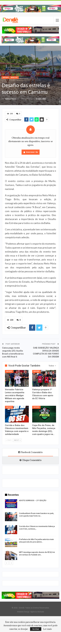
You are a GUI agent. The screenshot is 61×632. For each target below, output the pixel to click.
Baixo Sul (14, 77)
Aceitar (35, 629)
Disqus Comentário (32, 460)
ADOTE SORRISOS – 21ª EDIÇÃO (32, 500)
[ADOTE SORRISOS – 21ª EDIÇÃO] (11, 503)
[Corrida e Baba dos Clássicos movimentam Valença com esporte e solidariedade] (17, 414)
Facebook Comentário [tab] (32, 452)
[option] (30, 530)
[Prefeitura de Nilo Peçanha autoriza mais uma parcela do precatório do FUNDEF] (11, 542)
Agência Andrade (37, 612)
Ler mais (47, 629)
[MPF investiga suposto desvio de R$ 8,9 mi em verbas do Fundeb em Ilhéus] (11, 555)
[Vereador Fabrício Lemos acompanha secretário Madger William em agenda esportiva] (17, 378)
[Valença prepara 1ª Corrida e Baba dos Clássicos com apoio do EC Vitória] (44, 378)
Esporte (6, 77)
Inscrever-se (32, 152)
